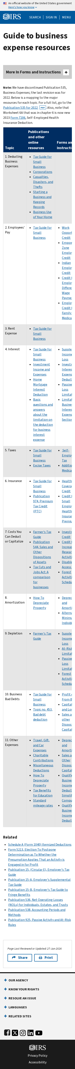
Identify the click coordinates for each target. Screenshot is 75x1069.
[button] (51, 17)
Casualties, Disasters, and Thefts (43, 182)
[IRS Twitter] (15, 1032)
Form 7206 (17, 117)
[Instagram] (23, 1032)
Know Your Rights (24, 989)
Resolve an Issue (22, 998)
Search (35, 17)
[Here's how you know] (37, 5)
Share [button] (23, 957)
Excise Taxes (42, 465)
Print (49, 957)
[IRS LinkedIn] (31, 1032)
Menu (66, 17)
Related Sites (20, 1016)
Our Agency (18, 980)
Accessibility (37, 1062)
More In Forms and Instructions (33, 72)
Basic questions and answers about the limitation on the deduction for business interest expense (43, 419)
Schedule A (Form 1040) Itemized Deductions (39, 844)
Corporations (42, 172)
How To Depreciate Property (41, 603)
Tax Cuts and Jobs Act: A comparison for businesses (42, 577)
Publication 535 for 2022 (24, 107)
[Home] (12, 16)
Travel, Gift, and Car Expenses (41, 745)
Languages (18, 1007)
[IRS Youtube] (38, 1032)
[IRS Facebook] (7, 1032)
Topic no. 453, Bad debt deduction (42, 714)
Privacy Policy (37, 1056)
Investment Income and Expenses (41, 369)
